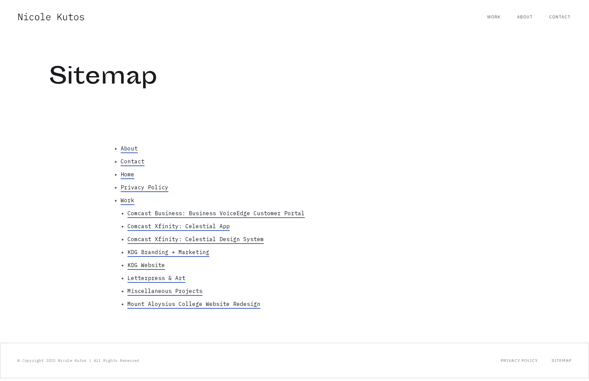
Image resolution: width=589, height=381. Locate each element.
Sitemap (562, 360)
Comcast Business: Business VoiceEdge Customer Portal (216, 213)
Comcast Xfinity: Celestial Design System (195, 239)
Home (127, 174)
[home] (51, 16)
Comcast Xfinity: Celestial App (178, 226)
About (525, 16)
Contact (560, 16)
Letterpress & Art (156, 278)
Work (494, 16)
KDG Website (146, 265)
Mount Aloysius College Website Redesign (193, 304)
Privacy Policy (144, 187)
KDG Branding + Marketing (168, 252)
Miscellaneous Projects (164, 291)
